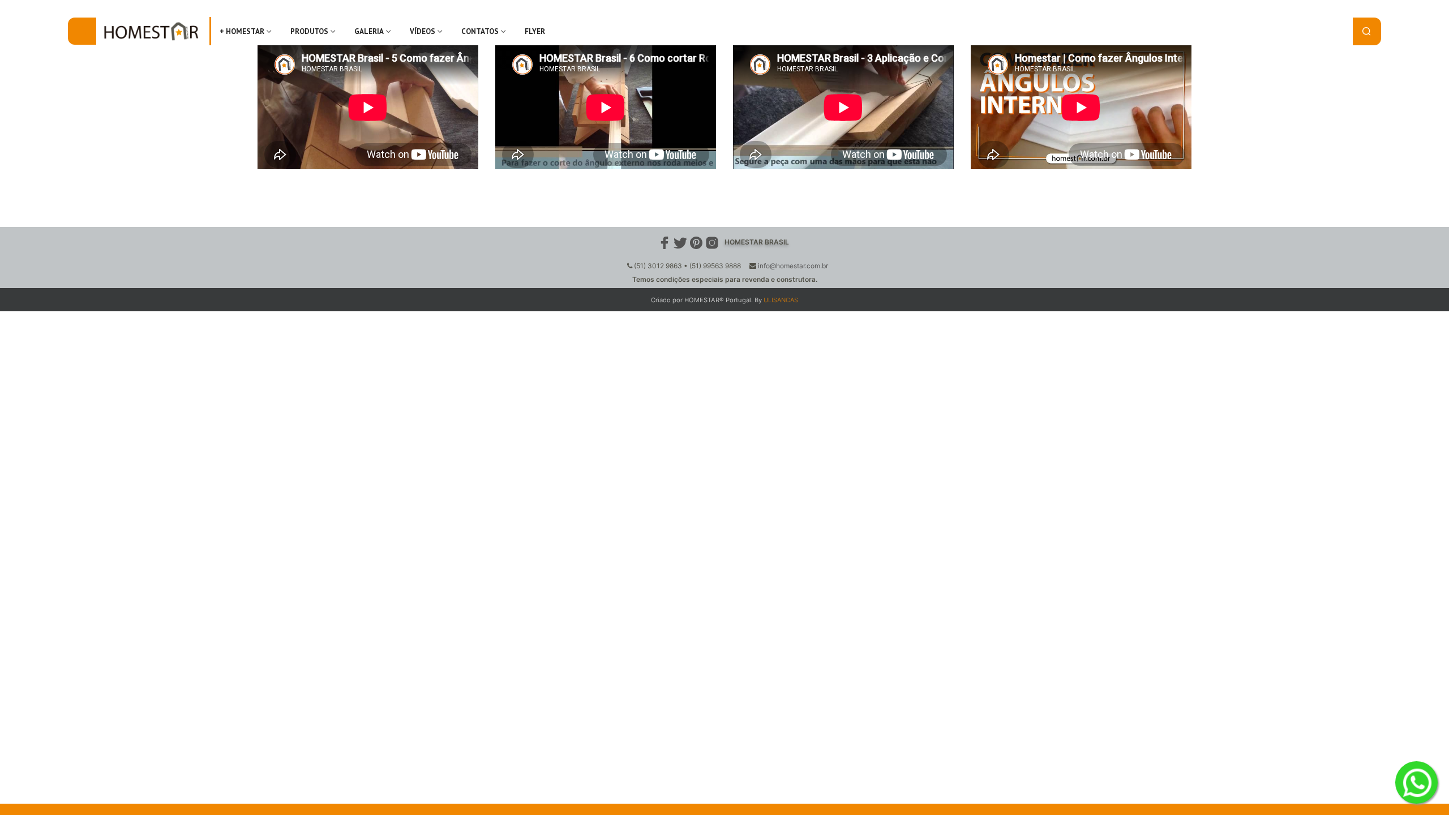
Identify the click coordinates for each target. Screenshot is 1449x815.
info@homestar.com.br (793, 265)
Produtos (309, 31)
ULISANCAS (781, 300)
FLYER (535, 31)
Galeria (369, 31)
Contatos (480, 31)
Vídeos (422, 31)
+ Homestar (242, 31)
